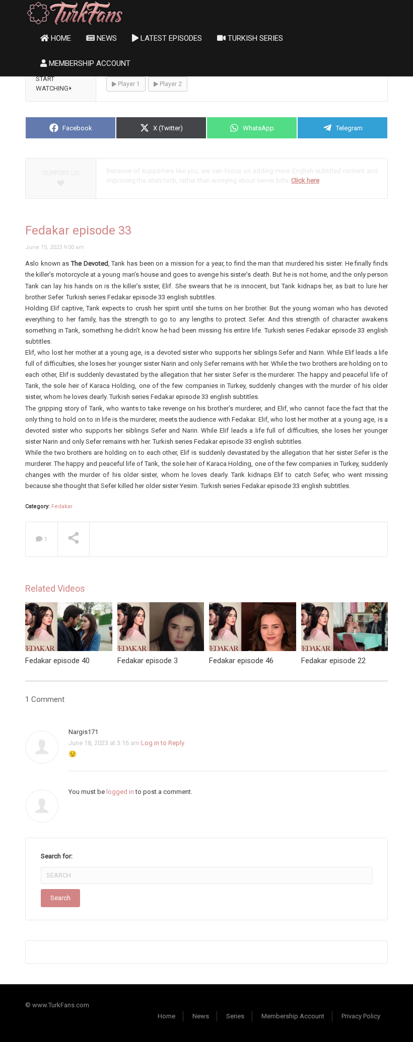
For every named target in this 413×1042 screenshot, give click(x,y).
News (106, 38)
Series (235, 1016)
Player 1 (128, 84)
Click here (305, 180)
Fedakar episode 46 (241, 660)
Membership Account (88, 63)
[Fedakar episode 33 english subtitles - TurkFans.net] (74, 12)
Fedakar (62, 506)
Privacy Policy (360, 1016)
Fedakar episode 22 (333, 660)
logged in (120, 791)
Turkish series (254, 38)
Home (60, 38)
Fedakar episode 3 (147, 660)
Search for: (57, 856)
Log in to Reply (162, 743)
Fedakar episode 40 (57, 660)
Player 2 (170, 84)
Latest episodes (170, 38)
